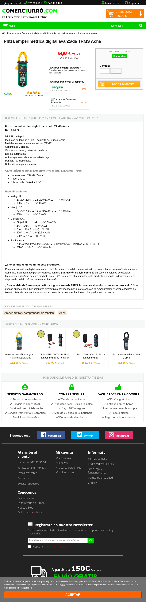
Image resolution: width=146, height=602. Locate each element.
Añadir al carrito (123, 84)
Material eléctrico (43, 33)
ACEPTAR (72, 594)
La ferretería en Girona (31, 503)
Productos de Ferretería (19, 33)
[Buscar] (141, 26)
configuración (25, 587)
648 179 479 (55, 3)
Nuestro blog (25, 507)
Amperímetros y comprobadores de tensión (76, 33)
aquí (63, 584)
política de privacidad (56, 546)
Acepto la (49, 546)
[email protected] (28, 473)
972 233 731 (35, 3)
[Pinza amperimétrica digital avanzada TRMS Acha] (23, 89)
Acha (62, 312)
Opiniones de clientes (31, 512)
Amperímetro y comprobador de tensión (29, 312)
